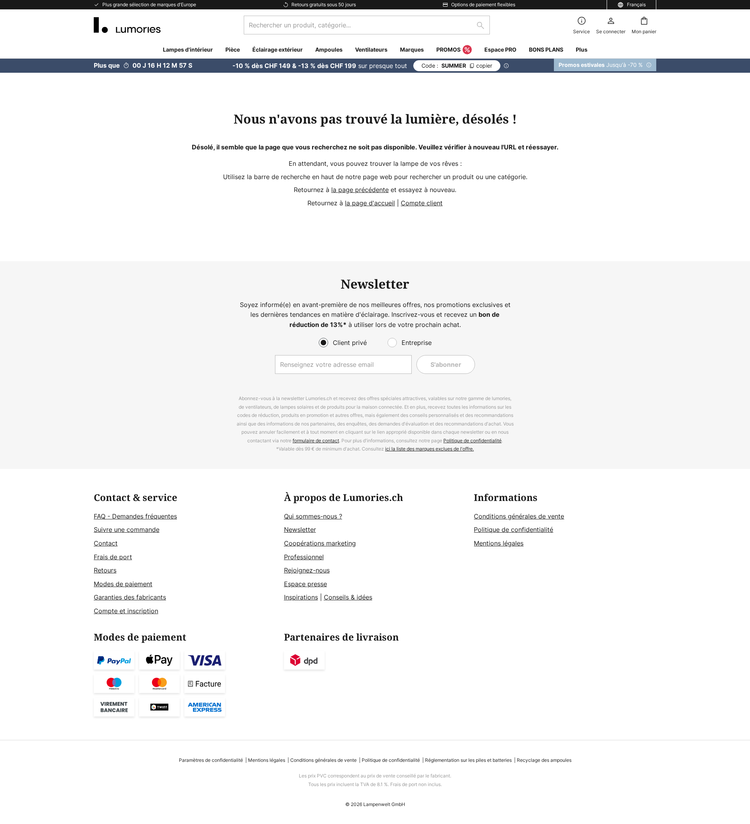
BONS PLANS (546, 49)
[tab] (185, 554)
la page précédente (360, 189)
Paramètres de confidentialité (211, 760)
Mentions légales (498, 543)
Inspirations (301, 597)
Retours (105, 570)
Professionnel (304, 557)
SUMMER (456, 65)
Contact (106, 543)
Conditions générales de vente (519, 516)
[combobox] (366, 25)
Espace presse (305, 584)
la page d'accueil (370, 203)
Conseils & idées (348, 597)
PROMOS (448, 49)
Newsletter (300, 529)
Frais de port (113, 557)
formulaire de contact (316, 440)
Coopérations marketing (320, 543)
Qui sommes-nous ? (313, 516)
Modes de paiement (123, 584)
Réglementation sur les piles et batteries (468, 760)
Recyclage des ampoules (544, 760)
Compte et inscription (126, 611)
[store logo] (127, 25)
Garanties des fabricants (130, 597)
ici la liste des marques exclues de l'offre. (429, 448)
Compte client (422, 203)
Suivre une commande (126, 529)
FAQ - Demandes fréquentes (135, 516)
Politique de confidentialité (472, 440)
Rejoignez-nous (307, 570)
